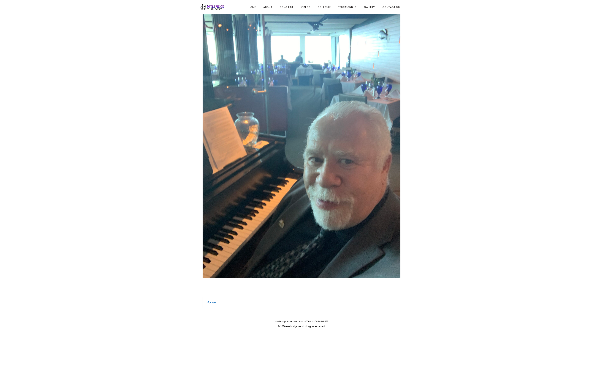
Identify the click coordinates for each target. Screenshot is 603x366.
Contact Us (391, 7)
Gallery (369, 7)
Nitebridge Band (295, 326)
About (267, 7)
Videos (305, 7)
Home (252, 7)
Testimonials (347, 7)
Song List (286, 7)
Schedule (324, 7)
